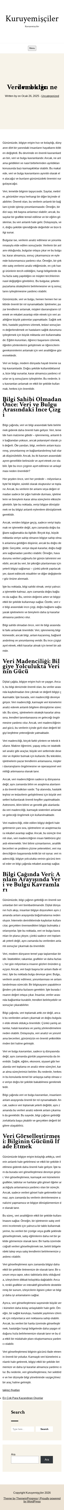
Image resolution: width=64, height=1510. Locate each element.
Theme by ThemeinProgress (20, 1498)
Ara (13, 1454)
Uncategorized (50, 96)
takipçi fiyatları (11, 1390)
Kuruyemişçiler (32, 20)
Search (18, 1412)
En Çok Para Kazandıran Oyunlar (23, 1398)
